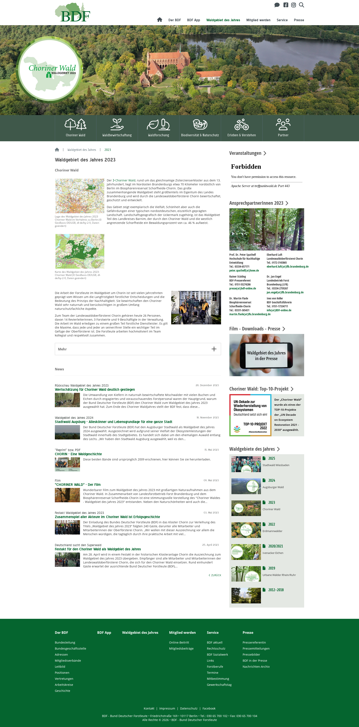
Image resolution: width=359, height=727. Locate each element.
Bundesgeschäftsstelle (70, 648)
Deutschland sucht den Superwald (78, 545)
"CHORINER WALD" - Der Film (78, 485)
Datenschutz (189, 708)
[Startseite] (57, 150)
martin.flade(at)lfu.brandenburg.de (249, 314)
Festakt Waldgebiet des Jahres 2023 (79, 513)
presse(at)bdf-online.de (242, 288)
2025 (271, 458)
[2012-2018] (246, 595)
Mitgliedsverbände (68, 660)
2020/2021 (275, 546)
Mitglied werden (258, 20)
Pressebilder (251, 654)
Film (58, 481)
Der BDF (174, 20)
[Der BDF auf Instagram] (292, 5)
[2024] (246, 486)
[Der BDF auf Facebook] (284, 5)
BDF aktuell (215, 642)
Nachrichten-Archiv (256, 667)
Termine (212, 673)
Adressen (61, 654)
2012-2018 (276, 590)
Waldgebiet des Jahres (223, 20)
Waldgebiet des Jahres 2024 (74, 418)
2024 (271, 481)
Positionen (62, 673)
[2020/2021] (246, 551)
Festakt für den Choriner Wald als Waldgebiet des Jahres (98, 549)
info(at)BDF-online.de (279, 310)
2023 (271, 503)
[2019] (246, 574)
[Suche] (300, 5)
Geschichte (62, 691)
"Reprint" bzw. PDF (67, 450)
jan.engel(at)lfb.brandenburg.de (285, 292)
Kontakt (149, 708)
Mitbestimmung (218, 679)
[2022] (246, 530)
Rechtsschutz (216, 648)
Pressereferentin (254, 642)
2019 (271, 568)
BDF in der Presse (255, 660)
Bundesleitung (65, 642)
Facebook (209, 708)
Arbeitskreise (64, 685)
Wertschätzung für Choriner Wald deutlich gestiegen (95, 389)
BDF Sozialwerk (217, 654)
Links (210, 660)
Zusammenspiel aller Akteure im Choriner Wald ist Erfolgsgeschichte (107, 517)
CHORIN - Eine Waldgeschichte (78, 454)
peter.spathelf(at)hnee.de (244, 270)
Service (282, 20)
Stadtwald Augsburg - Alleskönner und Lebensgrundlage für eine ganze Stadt (113, 422)
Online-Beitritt (179, 642)
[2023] (246, 508)
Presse (299, 20)
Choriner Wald (125, 180)
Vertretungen (64, 679)
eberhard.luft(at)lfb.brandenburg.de (288, 266)
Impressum (167, 708)
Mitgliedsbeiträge (181, 648)
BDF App (193, 20)
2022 (271, 524)
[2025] (246, 464)
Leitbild (60, 667)
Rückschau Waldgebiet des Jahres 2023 (82, 385)
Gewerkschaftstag (219, 685)
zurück (216, 575)
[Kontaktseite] (275, 5)
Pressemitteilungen (256, 648)
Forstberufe (215, 667)
